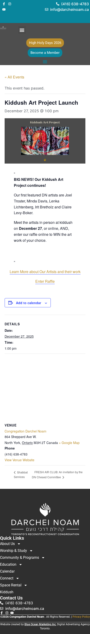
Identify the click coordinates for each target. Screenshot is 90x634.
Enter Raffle (45, 281)
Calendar (7, 571)
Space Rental (10, 585)
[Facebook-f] (4, 4)
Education (8, 564)
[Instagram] (9, 4)
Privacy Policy (81, 616)
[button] (22, 30)
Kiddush (6, 592)
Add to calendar (28, 302)
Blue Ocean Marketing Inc (40, 624)
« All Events (14, 77)
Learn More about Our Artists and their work (45, 271)
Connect (6, 578)
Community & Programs (19, 557)
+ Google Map (69, 442)
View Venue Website (19, 460)
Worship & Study (13, 550)
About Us (7, 544)
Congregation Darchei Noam (25, 431)
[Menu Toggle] (45, 61)
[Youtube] (4, 9)
